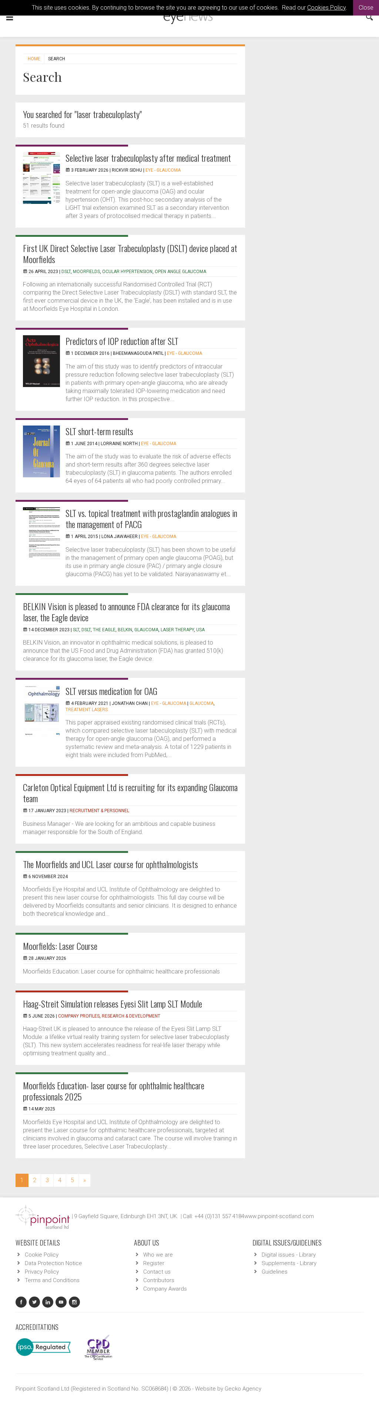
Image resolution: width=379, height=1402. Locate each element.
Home (34, 58)
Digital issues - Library (289, 1254)
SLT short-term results (99, 431)
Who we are (158, 1254)
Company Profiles (79, 1016)
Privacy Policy (42, 1271)
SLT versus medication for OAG (111, 690)
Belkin (125, 629)
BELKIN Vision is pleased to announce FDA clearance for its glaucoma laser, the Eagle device (126, 611)
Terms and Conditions (52, 1280)
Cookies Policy (326, 7)
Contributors (158, 1280)
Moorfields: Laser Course (60, 945)
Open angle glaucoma (180, 271)
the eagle (104, 629)
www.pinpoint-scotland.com (279, 1216)
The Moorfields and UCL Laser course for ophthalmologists (110, 864)
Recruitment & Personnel (99, 810)
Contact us (157, 1271)
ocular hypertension (127, 271)
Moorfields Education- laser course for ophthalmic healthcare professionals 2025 (113, 1091)
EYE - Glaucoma (163, 170)
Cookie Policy (41, 1254)
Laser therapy (177, 629)
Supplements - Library (289, 1263)
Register (153, 1263)
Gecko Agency (243, 1388)
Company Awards (165, 1288)
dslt (66, 271)
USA (200, 629)
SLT (76, 629)
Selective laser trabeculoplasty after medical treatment (148, 157)
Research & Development (131, 1016)
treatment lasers (87, 709)
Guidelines (275, 1271)
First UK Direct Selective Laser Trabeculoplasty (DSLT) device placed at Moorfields (130, 253)
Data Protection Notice (53, 1263)
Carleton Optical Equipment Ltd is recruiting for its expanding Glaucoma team (130, 792)
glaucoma (202, 703)
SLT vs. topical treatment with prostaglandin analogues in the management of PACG (151, 518)
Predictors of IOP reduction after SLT (122, 340)
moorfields (86, 271)
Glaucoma (146, 629)
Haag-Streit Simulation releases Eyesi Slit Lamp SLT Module (112, 1003)
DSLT (86, 629)
